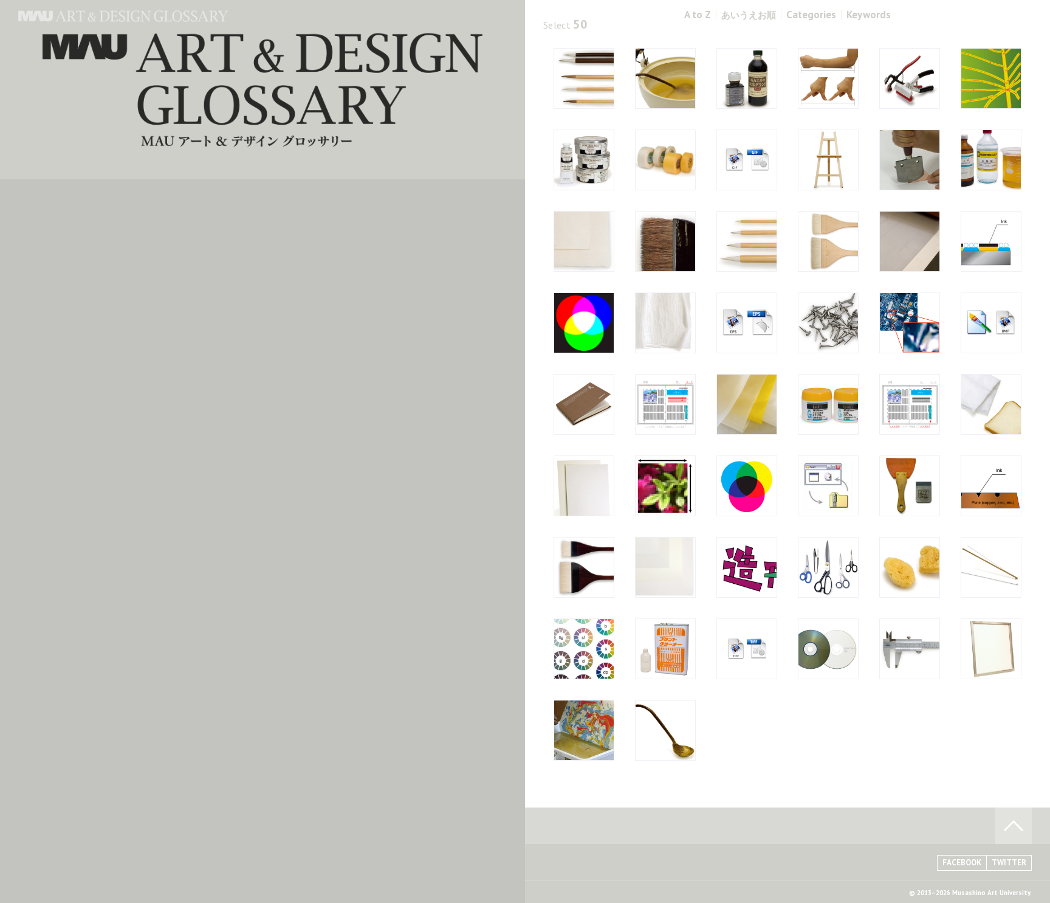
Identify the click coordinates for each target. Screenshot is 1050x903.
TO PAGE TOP (1013, 826)
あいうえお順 (748, 14)
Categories (811, 15)
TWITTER (1009, 862)
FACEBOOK (961, 862)
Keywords (868, 15)
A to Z (697, 15)
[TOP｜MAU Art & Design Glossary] (123, 18)
